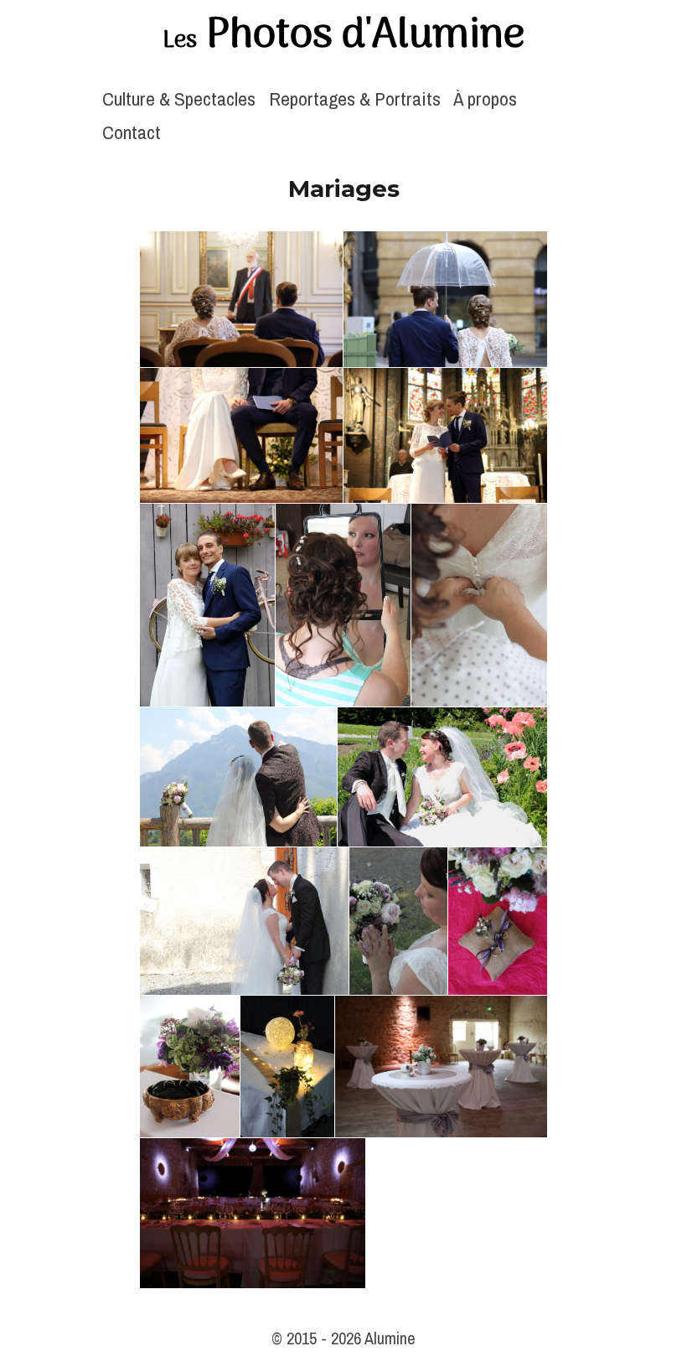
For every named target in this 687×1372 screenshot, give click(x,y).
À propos (485, 98)
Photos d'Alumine (343, 36)
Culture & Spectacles (179, 98)
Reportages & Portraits (355, 98)
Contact (131, 132)
